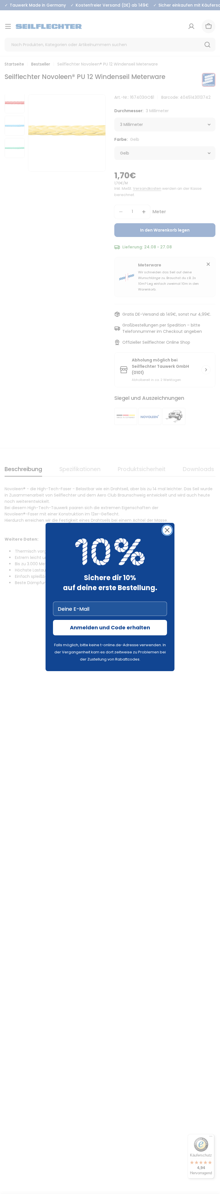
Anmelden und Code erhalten (110, 627)
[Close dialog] (167, 530)
